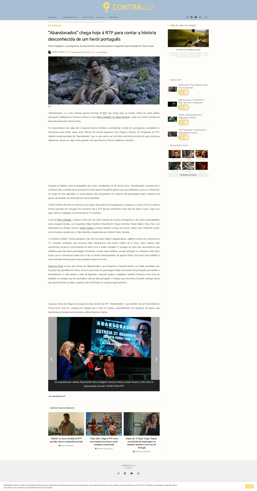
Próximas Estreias (188, 175)
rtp (64, 396)
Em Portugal (57, 22)
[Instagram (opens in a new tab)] (188, 17)
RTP (105, 113)
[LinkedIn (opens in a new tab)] (192, 17)
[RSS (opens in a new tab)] (200, 17)
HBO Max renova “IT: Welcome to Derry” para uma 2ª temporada (191, 101)
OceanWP (128, 468)
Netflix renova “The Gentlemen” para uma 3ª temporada (193, 86)
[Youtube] (131, 474)
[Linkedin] (125, 474)
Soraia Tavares (87, 228)
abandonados (57, 396)
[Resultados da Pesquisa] (206, 17)
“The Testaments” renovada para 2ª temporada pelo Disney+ (193, 131)
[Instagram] (118, 474)
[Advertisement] (104, 164)
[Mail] (138, 474)
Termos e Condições (144, 485)
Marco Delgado (64, 220)
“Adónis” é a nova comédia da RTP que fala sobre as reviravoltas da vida (66, 440)
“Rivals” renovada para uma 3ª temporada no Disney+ (190, 116)
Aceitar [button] (249, 486)
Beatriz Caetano (58, 52)
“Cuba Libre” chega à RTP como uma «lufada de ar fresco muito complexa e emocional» (104, 441)
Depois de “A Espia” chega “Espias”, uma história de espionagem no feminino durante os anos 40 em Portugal (141, 443)
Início (50, 22)
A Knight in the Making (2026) (188, 49)
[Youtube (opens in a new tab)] (196, 17)
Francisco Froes (55, 266)
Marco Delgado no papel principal (113, 117)
